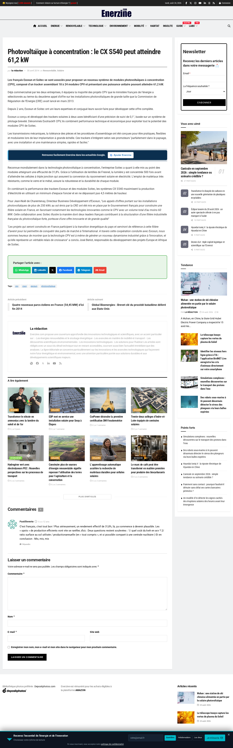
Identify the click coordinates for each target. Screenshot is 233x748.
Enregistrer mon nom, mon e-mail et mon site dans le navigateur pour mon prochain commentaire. (64, 647)
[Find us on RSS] (214, 3)
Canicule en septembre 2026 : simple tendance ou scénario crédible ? (196, 172)
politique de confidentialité (112, 744)
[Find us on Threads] (209, 3)
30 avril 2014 (33, 70)
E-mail (12, 631)
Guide (180, 25)
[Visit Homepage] (116, 13)
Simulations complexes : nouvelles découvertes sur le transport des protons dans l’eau (204, 440)
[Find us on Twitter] (191, 3)
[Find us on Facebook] (186, 3)
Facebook (67, 270)
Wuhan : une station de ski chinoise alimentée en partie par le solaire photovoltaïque (199, 303)
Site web (94, 632)
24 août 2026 (207, 312)
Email (101, 270)
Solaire (60, 70)
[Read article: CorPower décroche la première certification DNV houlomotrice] (108, 400)
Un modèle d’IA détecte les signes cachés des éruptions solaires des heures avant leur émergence (204, 501)
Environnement (119, 25)
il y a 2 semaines (17, 481)
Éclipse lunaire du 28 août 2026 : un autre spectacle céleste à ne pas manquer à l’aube (207, 212)
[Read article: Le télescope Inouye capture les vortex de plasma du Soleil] (189, 339)
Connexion (225, 3)
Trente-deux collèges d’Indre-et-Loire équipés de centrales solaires (148, 420)
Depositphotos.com (44, 686)
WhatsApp (23, 270)
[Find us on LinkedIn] (205, 3)
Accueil (42, 25)
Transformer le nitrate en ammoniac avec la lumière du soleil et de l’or (23, 420)
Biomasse (138, 458)
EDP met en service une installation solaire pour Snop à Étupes (65, 420)
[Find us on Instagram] (195, 3)
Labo (193, 25)
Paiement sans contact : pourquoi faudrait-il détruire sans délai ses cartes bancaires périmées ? (203, 487)
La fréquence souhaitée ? (196, 86)
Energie (55, 25)
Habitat (154, 25)
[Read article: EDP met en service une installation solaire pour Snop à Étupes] (67, 400)
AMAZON (80, 690)
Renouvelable (74, 25)
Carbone (188, 292)
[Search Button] (229, 26)
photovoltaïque (48, 286)
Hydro (96, 410)
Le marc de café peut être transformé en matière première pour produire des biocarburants (148, 468)
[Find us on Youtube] (200, 3)
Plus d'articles (87, 497)
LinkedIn (41, 270)
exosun (34, 286)
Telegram (85, 270)
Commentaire (16, 573)
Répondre (26, 544)
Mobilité (139, 25)
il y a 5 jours (15, 429)
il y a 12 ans (43, 522)
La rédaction (17, 70)
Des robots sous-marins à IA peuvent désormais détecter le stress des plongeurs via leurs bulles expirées (213, 404)
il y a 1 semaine (57, 429)
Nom (11, 616)
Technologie (96, 25)
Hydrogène (15, 458)
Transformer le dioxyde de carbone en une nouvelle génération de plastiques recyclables (208, 194)
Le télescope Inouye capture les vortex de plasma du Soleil (211, 338)
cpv (16, 286)
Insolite (168, 25)
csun (24, 286)
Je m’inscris (213, 738)
